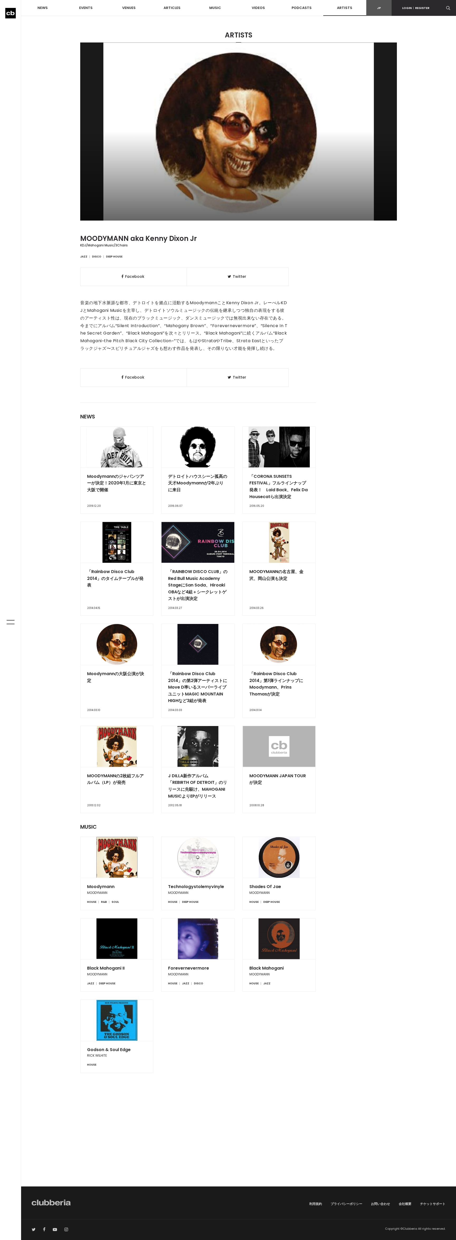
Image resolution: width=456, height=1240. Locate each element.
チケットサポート (432, 1203)
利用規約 (315, 1203)
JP (379, 8)
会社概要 (405, 1203)
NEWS (42, 7)
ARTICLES (172, 7)
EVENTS (86, 7)
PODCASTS (302, 7)
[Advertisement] (238, 1142)
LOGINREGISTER (415, 8)
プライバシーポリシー (346, 1203)
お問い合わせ (380, 1203)
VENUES (129, 7)
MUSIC (215, 7)
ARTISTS (344, 7)
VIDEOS (258, 7)
